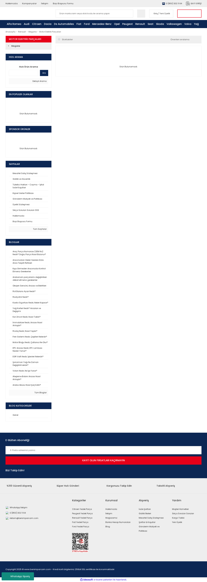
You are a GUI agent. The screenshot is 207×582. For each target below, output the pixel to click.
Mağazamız (111, 517)
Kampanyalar (29, 3)
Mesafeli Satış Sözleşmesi (151, 517)
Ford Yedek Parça (80, 526)
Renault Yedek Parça (82, 517)
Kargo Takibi (178, 517)
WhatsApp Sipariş (20, 576)
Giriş (155, 13)
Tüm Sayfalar (40, 229)
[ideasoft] (86, 579)
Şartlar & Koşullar (147, 522)
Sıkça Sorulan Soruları (183, 513)
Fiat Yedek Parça (80, 522)
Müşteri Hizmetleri (180, 509)
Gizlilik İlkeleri (145, 513)
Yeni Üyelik (165, 13)
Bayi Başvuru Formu (63, 3)
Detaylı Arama (39, 81)
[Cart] (189, 14)
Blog (107, 526)
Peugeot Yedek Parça (82, 513)
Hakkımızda (11, 3)
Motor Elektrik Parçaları (50, 31)
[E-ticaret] (103, 579)
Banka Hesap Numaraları (118, 522)
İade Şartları (145, 509)
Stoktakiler (67, 39)
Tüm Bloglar (40, 392)
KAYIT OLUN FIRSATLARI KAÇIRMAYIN (103, 460)
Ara (44, 73)
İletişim (44, 3)
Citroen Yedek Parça (82, 509)
